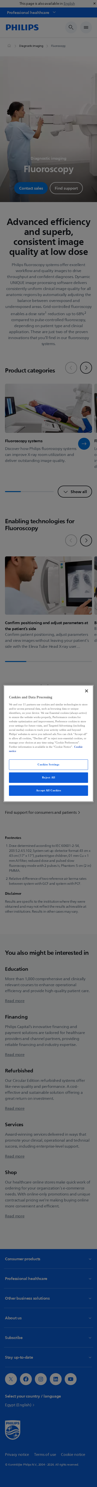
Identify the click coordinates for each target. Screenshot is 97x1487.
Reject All (48, 777)
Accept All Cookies (48, 790)
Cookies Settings (48, 764)
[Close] (86, 690)
